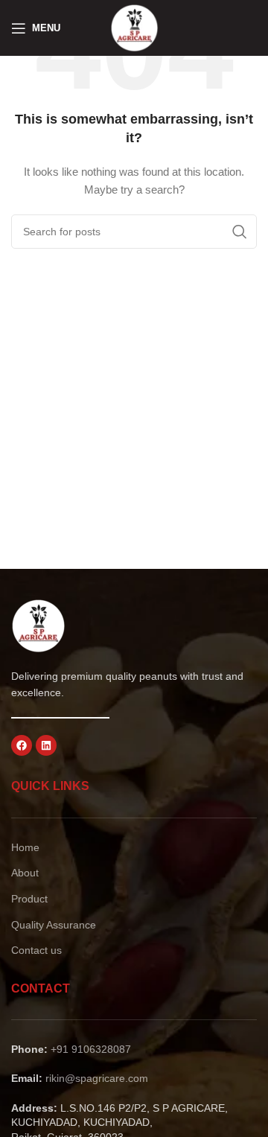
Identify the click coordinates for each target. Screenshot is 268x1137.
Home (25, 847)
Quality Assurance (53, 925)
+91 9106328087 (91, 1049)
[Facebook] (21, 745)
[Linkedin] (46, 745)
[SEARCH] (240, 231)
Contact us (36, 950)
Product (29, 899)
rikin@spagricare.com (96, 1078)
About (25, 873)
